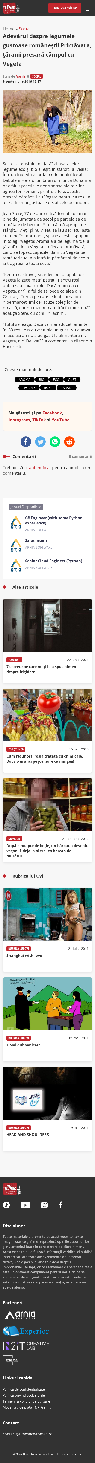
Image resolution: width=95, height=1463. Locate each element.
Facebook (52, 413)
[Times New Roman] (11, 8)
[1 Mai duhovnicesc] (47, 1019)
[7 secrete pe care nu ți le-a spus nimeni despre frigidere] (47, 641)
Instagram (19, 420)
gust (72, 379)
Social (24, 28)
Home (9, 28)
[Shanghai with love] (47, 930)
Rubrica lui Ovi (18, 948)
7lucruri (14, 659)
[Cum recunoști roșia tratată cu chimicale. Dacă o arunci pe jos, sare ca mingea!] (47, 731)
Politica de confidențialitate (24, 1389)
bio (42, 379)
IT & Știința (16, 749)
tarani (66, 387)
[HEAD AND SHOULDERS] (47, 1109)
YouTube (61, 420)
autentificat (40, 467)
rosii (48, 387)
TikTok (39, 420)
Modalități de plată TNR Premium (28, 1407)
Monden (14, 838)
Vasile (20, 76)
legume (29, 387)
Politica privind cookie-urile (24, 1395)
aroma (24, 379)
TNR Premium (64, 8)
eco (56, 379)
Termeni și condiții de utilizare (26, 1401)
